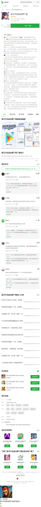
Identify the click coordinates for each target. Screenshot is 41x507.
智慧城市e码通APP (20, 441)
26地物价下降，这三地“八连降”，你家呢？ (13, 314)
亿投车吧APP (7, 462)
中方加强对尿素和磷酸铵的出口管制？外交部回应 (13, 321)
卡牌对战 (13, 413)
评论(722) (12, 114)
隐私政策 (7, 422)
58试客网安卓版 (7, 441)
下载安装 (22, 19)
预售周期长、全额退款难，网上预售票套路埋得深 (13, 349)
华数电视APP (20, 462)
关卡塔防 (18, 409)
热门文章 (21, 114)
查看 (7, 446)
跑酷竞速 (32, 409)
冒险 (8, 405)
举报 (1, 504)
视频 (37, 114)
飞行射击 (25, 405)
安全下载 (28, 26)
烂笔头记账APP (33, 441)
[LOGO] (4, 2)
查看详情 (35, 377)
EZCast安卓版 (34, 462)
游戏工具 (25, 409)
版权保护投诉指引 (20, 475)
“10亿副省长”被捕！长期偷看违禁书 (12, 363)
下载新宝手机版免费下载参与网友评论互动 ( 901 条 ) (20, 169)
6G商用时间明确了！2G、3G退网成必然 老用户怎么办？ (13, 307)
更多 (38, 164)
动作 (12, 405)
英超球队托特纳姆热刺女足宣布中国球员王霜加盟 (13, 335)
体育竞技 (18, 405)
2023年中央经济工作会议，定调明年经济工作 (13, 300)
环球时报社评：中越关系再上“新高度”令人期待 (13, 328)
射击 (8, 413)
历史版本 (30, 114)
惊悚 (8, 409)
